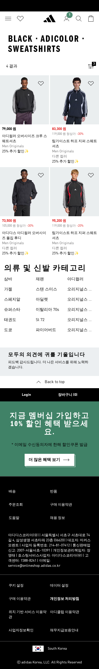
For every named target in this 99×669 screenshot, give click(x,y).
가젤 (8, 289)
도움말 (14, 518)
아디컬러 (75, 279)
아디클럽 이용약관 (64, 612)
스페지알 (12, 300)
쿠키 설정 (16, 585)
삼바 (8, 279)
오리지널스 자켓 (80, 310)
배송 (12, 491)
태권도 (10, 320)
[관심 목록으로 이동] (20, 18)
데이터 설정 (59, 585)
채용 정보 (57, 518)
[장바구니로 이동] (91, 18)
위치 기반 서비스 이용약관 (27, 614)
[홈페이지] (49, 20)
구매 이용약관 (61, 504)
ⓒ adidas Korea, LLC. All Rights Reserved (49, 662)
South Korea (57, 648)
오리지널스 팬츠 (80, 320)
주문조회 (16, 504)
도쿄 (8, 330)
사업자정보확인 (21, 630)
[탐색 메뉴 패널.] (8, 18)
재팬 (40, 279)
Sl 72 (40, 320)
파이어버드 (46, 330)
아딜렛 (42, 300)
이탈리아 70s (47, 310)
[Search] (79, 18)
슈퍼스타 (12, 310)
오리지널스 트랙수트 (80, 300)
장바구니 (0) (67, 395)
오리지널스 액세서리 (80, 330)
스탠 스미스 (46, 289)
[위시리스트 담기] (41, 84)
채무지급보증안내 (64, 630)
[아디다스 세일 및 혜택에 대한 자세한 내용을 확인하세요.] (49, 5)
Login (26, 395)
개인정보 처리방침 (64, 599)
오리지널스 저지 (80, 290)
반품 (53, 491)
